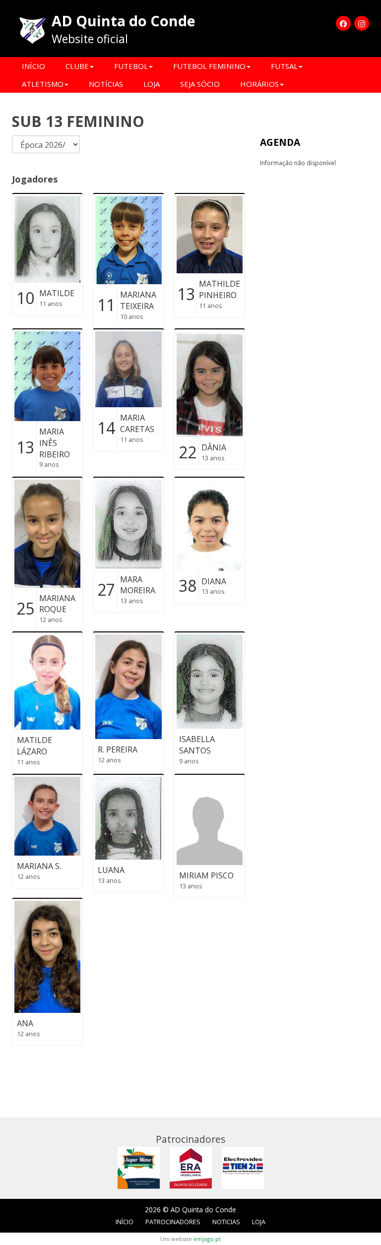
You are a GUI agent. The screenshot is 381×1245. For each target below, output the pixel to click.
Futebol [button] (131, 66)
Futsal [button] (284, 66)
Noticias (226, 1221)
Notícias (106, 84)
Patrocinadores (172, 1221)
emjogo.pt (207, 1239)
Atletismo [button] (43, 84)
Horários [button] (259, 84)
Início (33, 66)
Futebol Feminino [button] (209, 66)
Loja (151, 84)
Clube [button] (77, 66)
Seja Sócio (200, 84)
